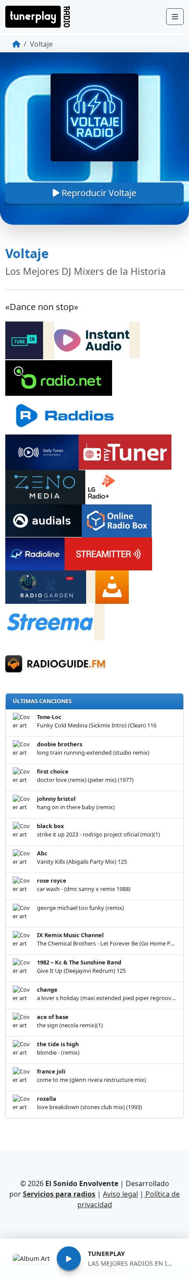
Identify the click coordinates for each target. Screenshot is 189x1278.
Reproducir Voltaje (97, 193)
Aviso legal (120, 1194)
